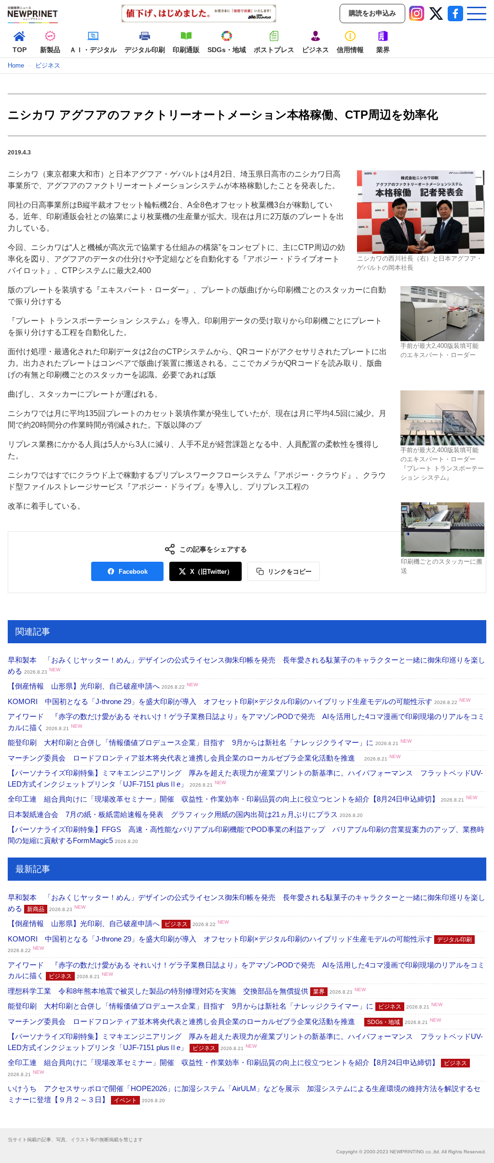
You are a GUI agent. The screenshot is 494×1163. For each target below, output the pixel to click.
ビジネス (47, 65)
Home (16, 65)
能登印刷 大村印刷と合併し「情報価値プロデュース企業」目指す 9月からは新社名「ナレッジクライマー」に (210, 742)
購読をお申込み (372, 13)
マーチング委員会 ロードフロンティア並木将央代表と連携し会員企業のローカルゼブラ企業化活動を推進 (204, 758)
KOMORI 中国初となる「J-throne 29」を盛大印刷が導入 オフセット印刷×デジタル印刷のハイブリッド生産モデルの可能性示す (239, 701)
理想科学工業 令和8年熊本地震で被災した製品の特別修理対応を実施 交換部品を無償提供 (187, 991)
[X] (436, 13)
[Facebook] (455, 13)
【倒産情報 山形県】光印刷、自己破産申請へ (103, 686)
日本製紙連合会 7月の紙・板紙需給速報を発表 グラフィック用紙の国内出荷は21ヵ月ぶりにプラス (185, 814)
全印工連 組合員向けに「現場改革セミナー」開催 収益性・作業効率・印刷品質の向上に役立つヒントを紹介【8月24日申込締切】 (242, 799)
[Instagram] (417, 13)
